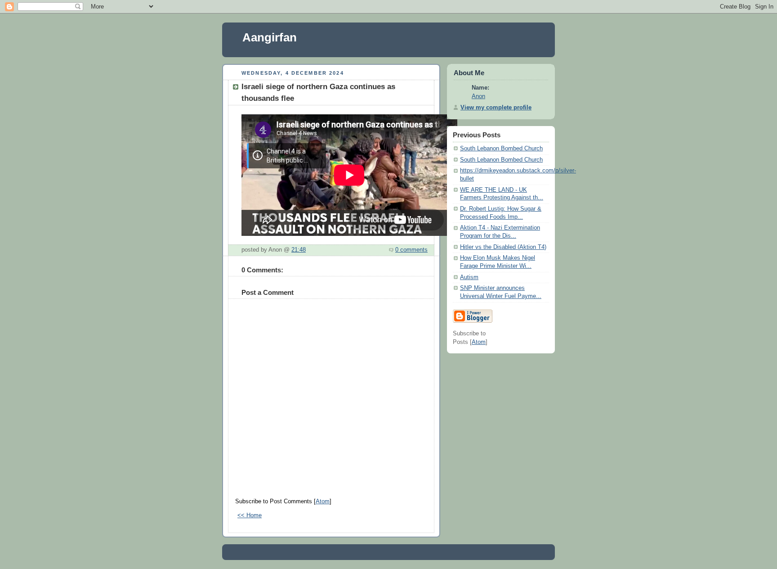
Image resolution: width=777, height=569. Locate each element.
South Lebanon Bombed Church (501, 148)
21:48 (298, 250)
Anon (478, 96)
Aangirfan (269, 37)
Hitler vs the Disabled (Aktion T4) (503, 247)
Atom (323, 501)
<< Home (249, 515)
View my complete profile (495, 107)
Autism (469, 277)
